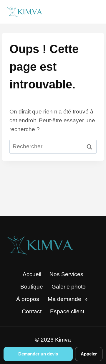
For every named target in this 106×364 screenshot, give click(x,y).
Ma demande (67, 299)
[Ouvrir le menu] (92, 12)
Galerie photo (69, 287)
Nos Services (66, 274)
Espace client (67, 311)
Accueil (32, 274)
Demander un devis (38, 353)
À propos (27, 299)
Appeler (89, 353)
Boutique (31, 287)
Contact (32, 311)
